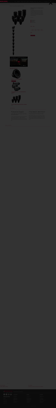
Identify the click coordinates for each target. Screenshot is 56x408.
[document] (28, 204)
